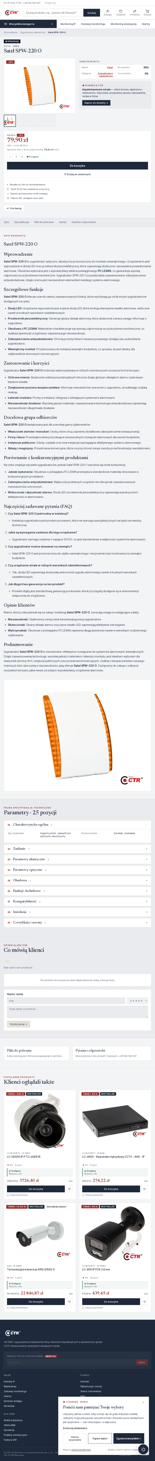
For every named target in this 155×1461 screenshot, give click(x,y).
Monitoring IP (68, 23)
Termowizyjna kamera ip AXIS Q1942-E (31, 1269)
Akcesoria (9, 1405)
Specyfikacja (21, 222)
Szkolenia (9, 1429)
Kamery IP (9, 1381)
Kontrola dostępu (13, 1400)
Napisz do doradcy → (96, 102)
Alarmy (146, 23)
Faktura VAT (10, 1439)
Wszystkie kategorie (31, 23)
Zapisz (141, 1362)
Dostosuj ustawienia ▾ (75, 1428)
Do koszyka (77, 165)
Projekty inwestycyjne (15, 1434)
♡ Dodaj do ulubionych (77, 174)
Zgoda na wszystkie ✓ (128, 1438)
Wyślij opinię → (18, 1024)
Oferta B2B (9, 1425)
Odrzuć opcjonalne (75, 1438)
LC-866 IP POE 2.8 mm (96, 1269)
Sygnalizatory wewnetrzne (32, 32)
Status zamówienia (91, 1391)
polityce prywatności (81, 1449)
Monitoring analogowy (124, 23)
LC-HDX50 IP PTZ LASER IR (23, 1156)
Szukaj (92, 12)
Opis (6, 222)
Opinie (63, 222)
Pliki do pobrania (44, 222)
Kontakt (85, 1381)
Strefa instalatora (13, 1420)
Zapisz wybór (100, 1438)
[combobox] (53, 13)
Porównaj (14, 208)
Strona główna (10, 32)
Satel (110, 67)
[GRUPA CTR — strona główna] (12, 12)
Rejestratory (10, 1386)
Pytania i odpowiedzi (84, 222)
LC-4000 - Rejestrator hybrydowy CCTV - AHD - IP (113, 1156)
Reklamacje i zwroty (91, 1386)
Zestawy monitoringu (93, 23)
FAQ (83, 1396)
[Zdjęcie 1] (10, 121)
